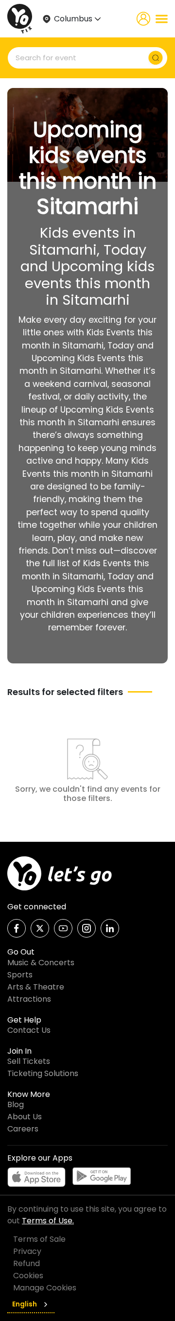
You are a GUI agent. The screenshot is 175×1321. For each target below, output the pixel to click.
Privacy (27, 1251)
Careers (22, 1128)
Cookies (28, 1275)
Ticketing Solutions (42, 1073)
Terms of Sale (39, 1239)
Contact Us (29, 1030)
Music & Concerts (40, 962)
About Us (24, 1116)
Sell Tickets (28, 1061)
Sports (20, 974)
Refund (26, 1263)
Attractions (29, 999)
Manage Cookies (44, 1287)
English (24, 1304)
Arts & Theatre (35, 986)
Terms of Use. (48, 1220)
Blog (15, 1104)
